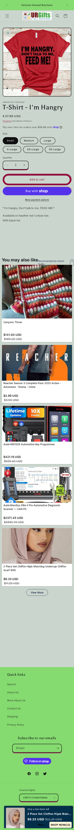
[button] (7, 16)
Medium (29, 140)
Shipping (7, 121)
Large (47, 140)
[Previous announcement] (7, 5)
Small (10, 140)
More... (42, 824)
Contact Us (14, 708)
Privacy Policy (15, 724)
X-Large (12, 149)
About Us (12, 692)
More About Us (16, 700)
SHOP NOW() (60, 824)
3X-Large (55, 149)
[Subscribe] (57, 748)
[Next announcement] (67, 5)
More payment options (37, 199)
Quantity (7, 157)
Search (11, 684)
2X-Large (33, 149)
